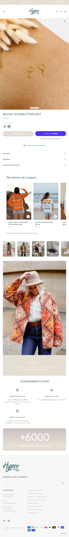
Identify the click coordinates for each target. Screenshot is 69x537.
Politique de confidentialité (36, 500)
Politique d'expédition (34, 493)
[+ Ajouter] (28, 216)
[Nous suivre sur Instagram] (8, 521)
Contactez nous (32, 513)
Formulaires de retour (34, 509)
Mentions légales (33, 503)
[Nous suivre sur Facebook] (4, 521)
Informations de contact (35, 506)
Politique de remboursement (37, 497)
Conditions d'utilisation (35, 490)
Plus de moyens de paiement (50, 138)
